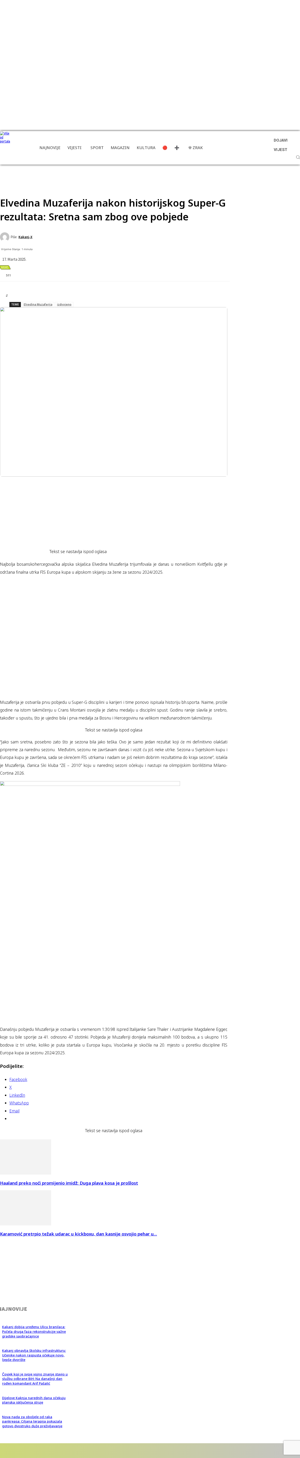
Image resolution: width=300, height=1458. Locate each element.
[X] (70, 1451)
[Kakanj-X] (5, 237)
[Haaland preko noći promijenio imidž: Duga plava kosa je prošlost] (25, 1173)
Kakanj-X (25, 237)
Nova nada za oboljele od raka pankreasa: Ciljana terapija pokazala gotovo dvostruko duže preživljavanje (32, 1421)
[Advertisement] (85, 175)
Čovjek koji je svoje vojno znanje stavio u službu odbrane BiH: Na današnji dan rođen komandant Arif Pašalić (35, 1379)
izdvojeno (64, 304)
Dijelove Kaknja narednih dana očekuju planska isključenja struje (34, 1400)
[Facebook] (17, 1451)
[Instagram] (44, 1451)
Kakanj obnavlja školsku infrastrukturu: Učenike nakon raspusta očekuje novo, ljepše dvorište (34, 1355)
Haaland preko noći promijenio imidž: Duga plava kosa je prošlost (69, 1183)
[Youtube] (85, 1451)
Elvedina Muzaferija (38, 304)
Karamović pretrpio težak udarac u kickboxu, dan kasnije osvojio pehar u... (78, 1234)
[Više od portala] (6, 148)
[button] (298, 157)
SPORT (4, 267)
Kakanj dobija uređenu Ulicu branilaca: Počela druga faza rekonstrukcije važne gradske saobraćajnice (34, 1331)
